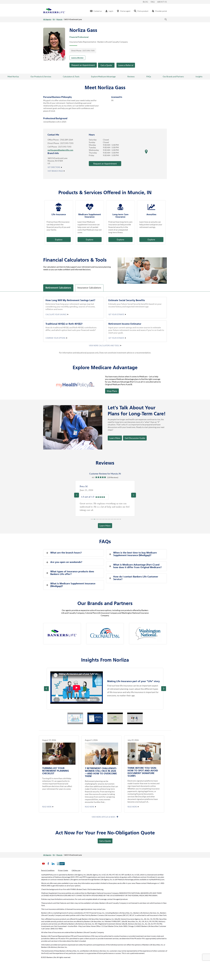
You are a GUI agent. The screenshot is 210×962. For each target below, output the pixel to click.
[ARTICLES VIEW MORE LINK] (105, 817)
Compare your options (56, 338)
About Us (162, 2)
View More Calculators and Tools (104, 345)
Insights (199, 76)
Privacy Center (63, 870)
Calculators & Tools (71, 76)
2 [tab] (93, 520)
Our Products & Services (41, 76)
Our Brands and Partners (173, 76)
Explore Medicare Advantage (103, 76)
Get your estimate (116, 314)
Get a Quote (106, 65)
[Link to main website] (54, 11)
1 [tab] (91, 520)
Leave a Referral (125, 65)
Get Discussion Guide (134, 437)
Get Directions (54, 167)
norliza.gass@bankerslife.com (60, 150)
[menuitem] (96, 11)
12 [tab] (108, 520)
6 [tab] (99, 520)
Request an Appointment (83, 65)
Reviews (131, 76)
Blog (145, 2)
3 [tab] (94, 520)
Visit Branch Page (55, 171)
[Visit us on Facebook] (48, 865)
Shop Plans (112, 391)
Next (163, 688)
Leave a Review (77, 58)
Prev (46, 688)
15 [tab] (113, 520)
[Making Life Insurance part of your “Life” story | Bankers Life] (76, 687)
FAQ (153, 2)
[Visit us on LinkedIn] (53, 865)
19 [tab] (119, 520)
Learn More (114, 438)
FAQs (148, 76)
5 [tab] (97, 520)
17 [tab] (116, 520)
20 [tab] (120, 520)
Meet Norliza (13, 76)
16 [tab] (114, 520)
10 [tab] (105, 520)
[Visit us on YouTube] (43, 865)
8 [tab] (102, 520)
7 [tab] (100, 520)
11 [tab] (107, 520)
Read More (47, 807)
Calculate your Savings (56, 314)
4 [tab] (96, 520)
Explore (58, 239)
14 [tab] (111, 520)
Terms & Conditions (47, 870)
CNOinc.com (76, 870)
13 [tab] (110, 520)
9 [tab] (103, 520)
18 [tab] (117, 520)
